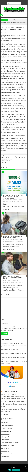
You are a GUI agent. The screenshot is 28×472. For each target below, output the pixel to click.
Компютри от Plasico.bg (7, 418)
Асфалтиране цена (5, 456)
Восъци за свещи (5, 453)
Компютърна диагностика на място (10, 442)
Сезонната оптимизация (7, 135)
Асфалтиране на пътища (7, 445)
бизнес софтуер (15, 282)
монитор (10, 203)
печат (9, 243)
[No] (26, 468)
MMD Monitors (9, 201)
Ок (9, 469)
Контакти (16, 1)
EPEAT (4, 201)
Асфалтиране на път (6, 431)
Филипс (15, 203)
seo (20, 32)
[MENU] (1, 15)
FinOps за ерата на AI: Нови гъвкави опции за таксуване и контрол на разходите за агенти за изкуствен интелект (13, 409)
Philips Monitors (18, 201)
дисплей (5, 203)
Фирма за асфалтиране (7, 425)
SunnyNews (17, 199)
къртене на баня (5, 422)
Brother (5, 241)
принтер (13, 243)
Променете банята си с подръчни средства (21, 156)
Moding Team (13, 32)
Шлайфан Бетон (5, 448)
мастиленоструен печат (14, 241)
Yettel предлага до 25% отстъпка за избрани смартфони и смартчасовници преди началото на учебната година (13, 398)
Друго (3, 171)
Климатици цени (5, 451)
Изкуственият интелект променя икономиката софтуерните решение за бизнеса (12, 277)
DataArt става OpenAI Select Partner (10, 395)
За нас (12, 1)
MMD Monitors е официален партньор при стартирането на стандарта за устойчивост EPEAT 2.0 (13, 197)
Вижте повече (16, 469)
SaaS (9, 282)
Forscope (5, 282)
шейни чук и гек (5, 439)
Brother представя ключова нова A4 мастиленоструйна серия (12, 237)
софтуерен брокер (7, 284)
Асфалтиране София (6, 436)
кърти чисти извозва (6, 428)
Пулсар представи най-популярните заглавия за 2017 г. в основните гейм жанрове (6, 159)
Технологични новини (9, 391)
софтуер (21, 282)
